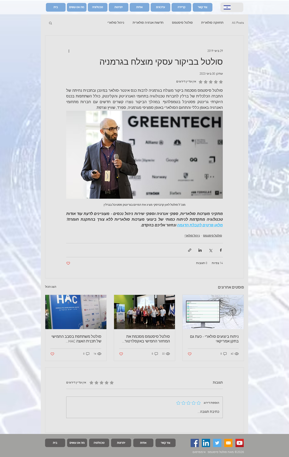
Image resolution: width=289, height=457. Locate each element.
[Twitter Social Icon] (217, 443)
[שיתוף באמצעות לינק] (190, 250)
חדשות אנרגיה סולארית (148, 23)
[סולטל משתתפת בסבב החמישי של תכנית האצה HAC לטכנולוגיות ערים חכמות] (75, 312)
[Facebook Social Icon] (195, 443)
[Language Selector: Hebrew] (231, 7)
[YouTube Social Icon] (239, 443)
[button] (50, 23)
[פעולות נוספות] (68, 50)
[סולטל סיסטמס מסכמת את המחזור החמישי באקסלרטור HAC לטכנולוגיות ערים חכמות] (144, 312)
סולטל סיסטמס (182, 23)
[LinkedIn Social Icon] (206, 443)
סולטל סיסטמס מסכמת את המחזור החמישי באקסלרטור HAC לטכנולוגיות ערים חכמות (146, 339)
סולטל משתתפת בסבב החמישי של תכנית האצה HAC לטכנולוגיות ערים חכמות (76, 339)
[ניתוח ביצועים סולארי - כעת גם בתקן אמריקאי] (213, 312)
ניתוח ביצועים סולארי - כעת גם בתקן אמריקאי (214, 339)
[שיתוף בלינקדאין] (200, 250)
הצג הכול (50, 287)
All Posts (238, 23)
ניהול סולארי (115, 23)
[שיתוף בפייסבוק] (221, 250)
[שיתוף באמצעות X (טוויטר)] (210, 250)
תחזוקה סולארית (212, 23)
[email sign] (228, 443)
